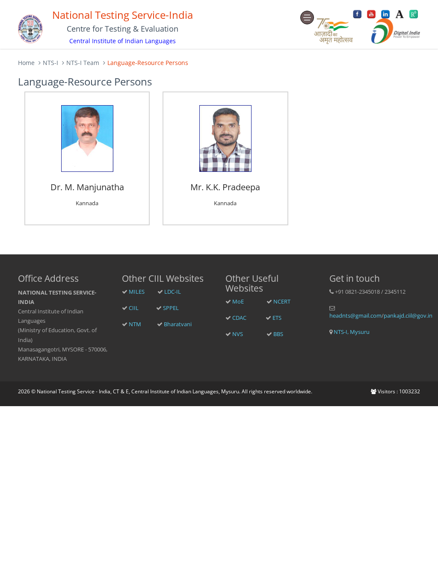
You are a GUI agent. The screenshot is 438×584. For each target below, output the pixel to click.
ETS (276, 317)
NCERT (281, 301)
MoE (237, 301)
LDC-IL (172, 291)
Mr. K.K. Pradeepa (225, 187)
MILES (136, 291)
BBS (278, 334)
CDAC (238, 317)
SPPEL (171, 308)
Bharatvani (178, 324)
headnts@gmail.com (355, 315)
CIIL (133, 308)
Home (26, 63)
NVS (237, 334)
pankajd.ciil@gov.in (408, 315)
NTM (134, 324)
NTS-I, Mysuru (351, 332)
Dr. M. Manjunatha (87, 187)
